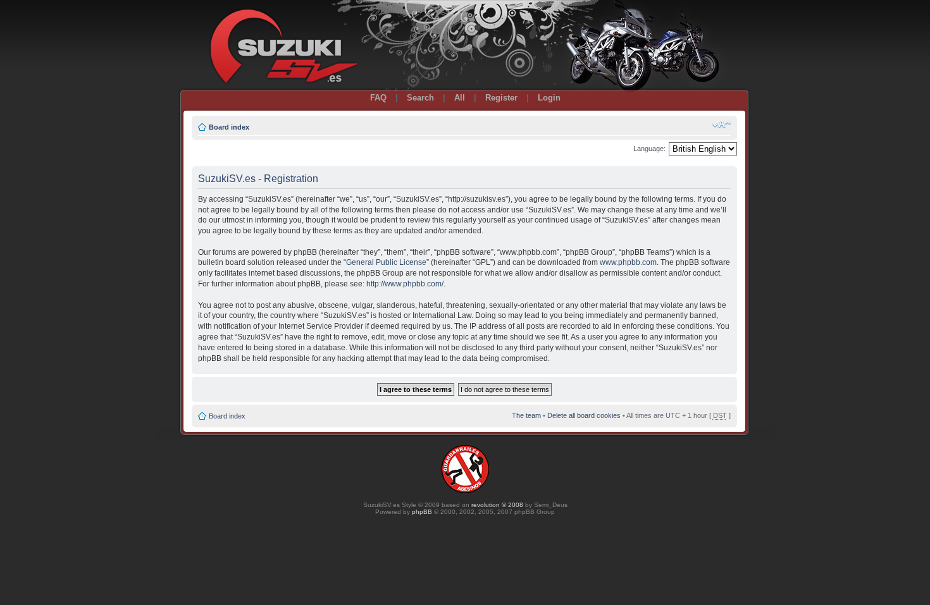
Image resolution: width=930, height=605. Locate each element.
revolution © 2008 (497, 504)
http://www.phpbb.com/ (404, 283)
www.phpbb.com (628, 262)
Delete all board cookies (584, 415)
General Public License (386, 262)
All (459, 97)
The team (526, 415)
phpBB (422, 511)
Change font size (721, 124)
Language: (649, 148)
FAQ (378, 97)
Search (420, 97)
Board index (229, 127)
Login (549, 97)
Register (501, 97)
